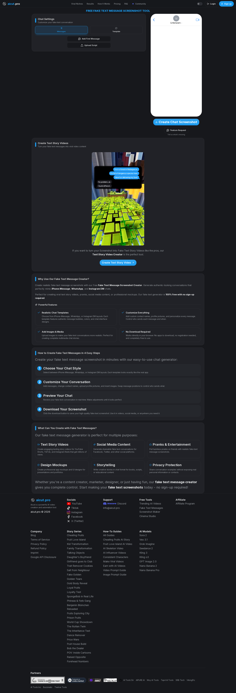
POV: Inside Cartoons (79, 652)
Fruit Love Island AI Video (117, 544)
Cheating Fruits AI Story (116, 539)
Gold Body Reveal (77, 583)
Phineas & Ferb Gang (79, 600)
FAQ (126, 4)
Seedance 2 (146, 548)
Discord (121, 503)
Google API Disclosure (43, 557)
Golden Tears (74, 579)
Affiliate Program (185, 503)
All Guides (108, 535)
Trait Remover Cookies (80, 565)
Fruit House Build (76, 643)
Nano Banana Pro (149, 570)
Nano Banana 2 (148, 565)
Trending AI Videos (150, 503)
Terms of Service (40, 539)
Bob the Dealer (75, 648)
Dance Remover (76, 635)
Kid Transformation (77, 544)
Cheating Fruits (75, 535)
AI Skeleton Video (113, 548)
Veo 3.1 (143, 539)
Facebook (77, 516)
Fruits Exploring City (78, 613)
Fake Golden (74, 574)
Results (90, 4)
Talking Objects (76, 552)
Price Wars (73, 639)
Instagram (76, 512)
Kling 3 (143, 552)
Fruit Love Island (76, 539)
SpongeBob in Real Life (80, 596)
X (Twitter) (77, 521)
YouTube (77, 503)
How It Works (104, 4)
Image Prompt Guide (114, 574)
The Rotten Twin (76, 626)
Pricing (117, 4)
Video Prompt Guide (114, 570)
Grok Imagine (146, 544)
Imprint (34, 552)
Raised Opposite (76, 657)
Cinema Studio (147, 516)
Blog (33, 535)
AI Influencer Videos (114, 552)
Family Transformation (79, 548)
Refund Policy (38, 548)
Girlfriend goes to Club (79, 561)
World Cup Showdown (79, 622)
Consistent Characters (115, 557)
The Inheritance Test (78, 630)
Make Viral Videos (113, 561)
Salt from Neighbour (78, 570)
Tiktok (75, 508)
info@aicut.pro (111, 508)
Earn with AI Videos (114, 565)
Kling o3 (144, 557)
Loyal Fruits (73, 587)
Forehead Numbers (77, 661)
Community (140, 4)
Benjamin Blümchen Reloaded (78, 607)
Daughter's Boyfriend (79, 557)
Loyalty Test (74, 592)
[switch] (200, 3)
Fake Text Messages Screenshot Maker (151, 510)
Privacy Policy (39, 544)
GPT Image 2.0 (148, 561)
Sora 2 (143, 535)
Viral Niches (77, 4)
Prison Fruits (74, 617)
